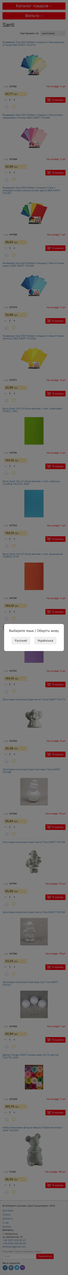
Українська (45, 640)
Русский (21, 640)
